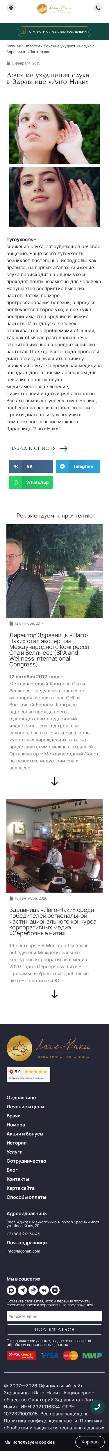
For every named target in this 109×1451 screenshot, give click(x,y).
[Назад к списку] (63, 448)
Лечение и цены (25, 1106)
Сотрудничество (26, 1161)
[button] (49, 96)
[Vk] (44, 1290)
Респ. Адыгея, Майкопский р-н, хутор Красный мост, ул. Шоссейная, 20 (53, 1223)
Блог (12, 1170)
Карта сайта (21, 1188)
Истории (17, 1143)
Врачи (14, 1115)
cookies (47, 1442)
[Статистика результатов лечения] (23, 31)
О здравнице (21, 1097)
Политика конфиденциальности (40, 1421)
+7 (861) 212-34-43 (23, 1233)
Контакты (18, 1179)
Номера (16, 1124)
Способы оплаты (26, 1197)
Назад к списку (32, 448)
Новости (32, 45)
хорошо (90, 1442)
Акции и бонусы (25, 1134)
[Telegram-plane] (22, 1290)
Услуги (15, 1152)
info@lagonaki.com (23, 1251)
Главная (13, 45)
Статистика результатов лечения (59, 32)
